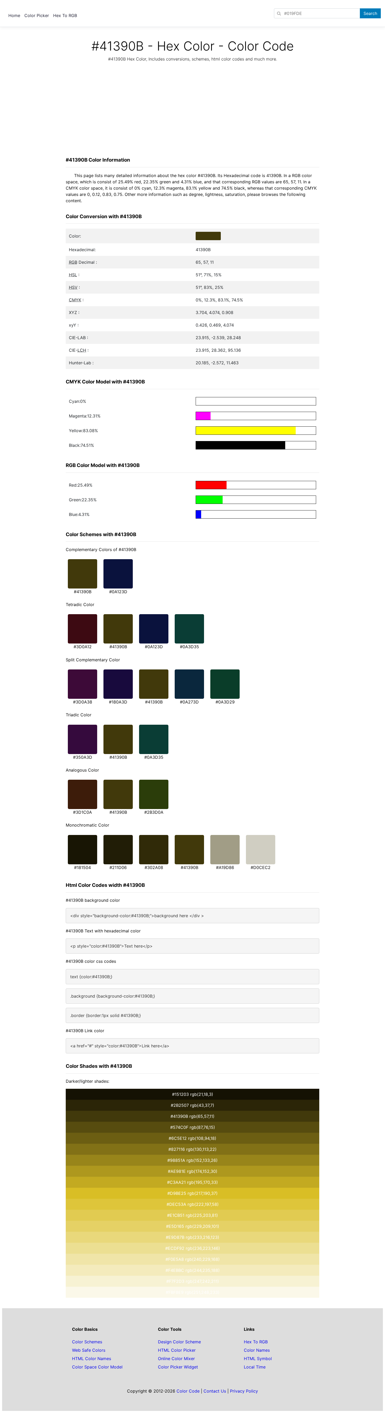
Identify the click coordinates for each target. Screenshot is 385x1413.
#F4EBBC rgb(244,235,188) (193, 1270)
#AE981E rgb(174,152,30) (192, 1171)
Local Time (255, 1367)
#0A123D (118, 591)
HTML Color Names (91, 1358)
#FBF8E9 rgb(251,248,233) (192, 1292)
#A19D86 (225, 867)
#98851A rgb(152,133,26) (192, 1160)
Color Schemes (87, 1341)
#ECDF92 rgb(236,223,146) (192, 1248)
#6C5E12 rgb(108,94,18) (192, 1138)
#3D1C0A (82, 812)
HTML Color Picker (177, 1350)
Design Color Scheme (179, 1341)
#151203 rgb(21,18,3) (192, 1094)
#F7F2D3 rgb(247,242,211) (192, 1281)
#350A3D (82, 757)
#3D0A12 (83, 646)
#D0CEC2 (261, 867)
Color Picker (36, 15)
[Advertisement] (192, 110)
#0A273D (189, 702)
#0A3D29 (225, 702)
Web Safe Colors (88, 1350)
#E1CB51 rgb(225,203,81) (192, 1215)
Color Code (188, 1391)
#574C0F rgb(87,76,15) (192, 1127)
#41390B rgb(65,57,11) (192, 1116)
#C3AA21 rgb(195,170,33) (192, 1182)
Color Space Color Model (97, 1367)
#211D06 (118, 867)
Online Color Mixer (176, 1358)
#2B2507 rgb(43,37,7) (192, 1105)
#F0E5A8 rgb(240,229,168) (193, 1259)
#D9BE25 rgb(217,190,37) (192, 1193)
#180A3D (118, 702)
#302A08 (154, 867)
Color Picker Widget (178, 1367)
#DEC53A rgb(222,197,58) (193, 1204)
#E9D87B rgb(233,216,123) (192, 1237)
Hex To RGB (65, 15)
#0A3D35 (189, 646)
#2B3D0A (153, 812)
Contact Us (215, 1391)
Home (14, 15)
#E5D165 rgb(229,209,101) (192, 1226)
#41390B (82, 591)
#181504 (82, 867)
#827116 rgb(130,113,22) (192, 1149)
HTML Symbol (258, 1358)
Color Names (257, 1350)
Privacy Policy (244, 1391)
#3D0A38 (82, 702)
